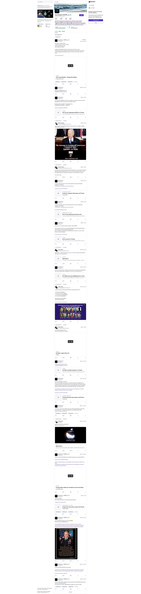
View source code (43, 592)
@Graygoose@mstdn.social (59, 16)
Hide (84, 129)
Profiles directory (49, 588)
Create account (96, 20)
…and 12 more (76, 412)
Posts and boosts (58, 34)
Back (57, 1)
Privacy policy (39, 589)
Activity (56, 31)
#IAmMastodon (57, 36)
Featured (63, 31)
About (43, 588)
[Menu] (85, 15)
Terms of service (44, 589)
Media (60, 31)
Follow (81, 15)
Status (45, 588)
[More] (85, 84)
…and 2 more (75, 81)
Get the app (45, 591)
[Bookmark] (78, 84)
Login (96, 22)
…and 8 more (76, 585)
